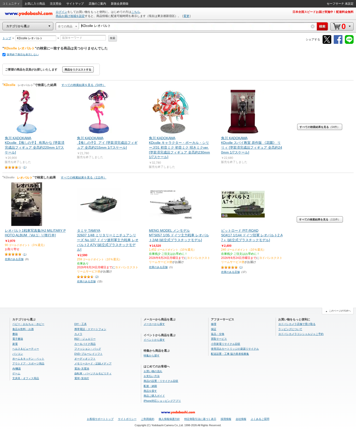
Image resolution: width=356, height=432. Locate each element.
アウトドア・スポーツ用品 (28, 363)
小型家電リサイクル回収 (225, 343)
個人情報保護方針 (169, 418)
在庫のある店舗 (14, 259)
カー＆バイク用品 (85, 343)
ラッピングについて (290, 329)
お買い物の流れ (153, 371)
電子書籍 (17, 338)
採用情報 (226, 418)
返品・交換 (217, 333)
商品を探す (150, 390)
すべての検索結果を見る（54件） (84, 85)
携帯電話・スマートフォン (90, 329)
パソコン (17, 353)
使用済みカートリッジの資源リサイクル (235, 348)
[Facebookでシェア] (338, 43)
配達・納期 (150, 386)
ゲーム (16, 373)
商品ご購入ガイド (154, 395)
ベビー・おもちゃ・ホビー (28, 324)
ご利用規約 (147, 418)
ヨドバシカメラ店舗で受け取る (297, 324)
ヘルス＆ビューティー (25, 348)
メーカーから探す (154, 324)
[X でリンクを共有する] (327, 43)
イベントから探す (154, 339)
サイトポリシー (127, 418)
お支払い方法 (152, 376)
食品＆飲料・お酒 (23, 329)
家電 (15, 343)
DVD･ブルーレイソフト (88, 353)
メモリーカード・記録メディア (93, 363)
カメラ (78, 333)
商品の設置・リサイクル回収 (161, 380)
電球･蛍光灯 (81, 378)
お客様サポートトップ (100, 418)
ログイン (61, 12)
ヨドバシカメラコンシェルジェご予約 (301, 333)
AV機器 (16, 368)
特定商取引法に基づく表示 (200, 418)
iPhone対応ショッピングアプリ (162, 400)
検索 (112, 38)
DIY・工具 (80, 324)
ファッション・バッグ (87, 348)
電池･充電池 (81, 368)
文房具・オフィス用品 (25, 378)
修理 (213, 324)
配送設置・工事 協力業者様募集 (230, 353)
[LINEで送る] (349, 43)
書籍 (15, 333)
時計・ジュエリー (85, 338)
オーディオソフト (85, 358)
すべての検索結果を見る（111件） (83, 177)
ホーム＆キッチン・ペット (28, 358)
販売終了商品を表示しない (23, 54)
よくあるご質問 (260, 418)
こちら (135, 12)
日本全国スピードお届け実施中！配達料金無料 (323, 12)
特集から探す (152, 355)
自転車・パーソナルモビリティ (93, 373)
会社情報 (241, 418)
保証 (213, 329)
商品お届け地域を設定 (70, 16)
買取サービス (219, 338)
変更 (186, 16)
